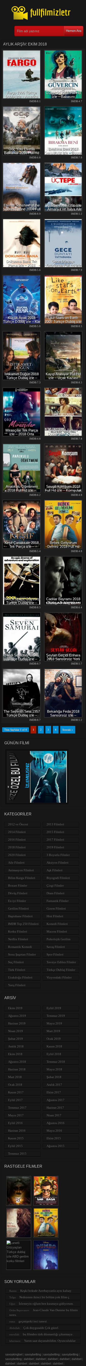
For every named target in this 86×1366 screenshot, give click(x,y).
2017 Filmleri (55, 839)
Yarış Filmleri (17, 985)
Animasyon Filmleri (21, 870)
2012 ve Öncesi (18, 824)
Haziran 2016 (17, 1130)
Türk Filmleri (16, 970)
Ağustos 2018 (17, 1062)
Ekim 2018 (15, 1054)
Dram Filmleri (55, 893)
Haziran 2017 (55, 1107)
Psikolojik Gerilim (58, 939)
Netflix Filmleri (18, 939)
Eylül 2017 (15, 1100)
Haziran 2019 (17, 1023)
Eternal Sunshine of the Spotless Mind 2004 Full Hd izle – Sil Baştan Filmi (21, 211)
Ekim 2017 (54, 1092)
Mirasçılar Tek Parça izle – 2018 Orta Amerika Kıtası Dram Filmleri (21, 436)
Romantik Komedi (20, 947)
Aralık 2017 (54, 1084)
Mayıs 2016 (54, 1130)
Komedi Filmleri (57, 924)
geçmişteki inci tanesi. (33, 1321)
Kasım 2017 (16, 1092)
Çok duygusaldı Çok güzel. (41, 1328)
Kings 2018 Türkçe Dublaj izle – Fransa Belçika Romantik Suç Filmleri (63, 436)
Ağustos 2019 (17, 1016)
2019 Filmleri (55, 847)
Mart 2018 (15, 1077)
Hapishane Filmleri (20, 916)
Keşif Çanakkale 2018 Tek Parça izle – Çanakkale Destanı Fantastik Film (22, 548)
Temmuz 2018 (56, 1062)
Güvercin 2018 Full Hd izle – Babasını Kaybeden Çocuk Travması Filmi (63, 98)
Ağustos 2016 (55, 1123)
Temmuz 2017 (17, 1107)
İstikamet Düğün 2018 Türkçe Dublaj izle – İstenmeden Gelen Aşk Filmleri (21, 379)
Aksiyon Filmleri (58, 862)
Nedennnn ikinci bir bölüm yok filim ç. (44, 1297)
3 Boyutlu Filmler (58, 855)
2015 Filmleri (55, 832)
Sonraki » (67, 729)
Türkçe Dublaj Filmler (61, 970)
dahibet (29, 1359)
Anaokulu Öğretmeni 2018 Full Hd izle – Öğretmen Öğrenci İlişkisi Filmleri (22, 492)
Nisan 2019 (15, 1031)
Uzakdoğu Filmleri (20, 977)
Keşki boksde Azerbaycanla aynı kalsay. (46, 1291)
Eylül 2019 (54, 1008)
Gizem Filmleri (56, 908)
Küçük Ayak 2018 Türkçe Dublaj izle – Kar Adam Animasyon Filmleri (21, 323)
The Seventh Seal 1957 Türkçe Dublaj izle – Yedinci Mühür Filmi (22, 715)
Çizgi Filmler (55, 885)
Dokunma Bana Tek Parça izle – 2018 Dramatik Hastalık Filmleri (21, 267)
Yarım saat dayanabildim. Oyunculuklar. (50, 1341)
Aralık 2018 (16, 1046)
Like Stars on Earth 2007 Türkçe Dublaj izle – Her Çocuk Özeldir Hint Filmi (63, 323)
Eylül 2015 (15, 1146)
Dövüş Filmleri (17, 893)
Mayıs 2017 (16, 1115)
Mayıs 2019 (54, 1023)
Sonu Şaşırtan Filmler (22, 954)
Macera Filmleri (57, 931)
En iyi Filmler (17, 901)
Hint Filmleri (55, 916)
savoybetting (33, 1354)
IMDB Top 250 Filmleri (23, 924)
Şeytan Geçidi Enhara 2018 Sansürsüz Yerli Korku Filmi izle (63, 659)
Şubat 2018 (54, 1077)
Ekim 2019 (15, 1008)
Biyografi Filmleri (58, 878)
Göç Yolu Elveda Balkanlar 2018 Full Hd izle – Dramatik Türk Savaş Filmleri (21, 154)
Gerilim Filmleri (18, 908)
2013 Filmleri (55, 824)
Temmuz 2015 (17, 1153)
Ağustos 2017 (55, 1100)
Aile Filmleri (16, 862)
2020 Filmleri (17, 855)
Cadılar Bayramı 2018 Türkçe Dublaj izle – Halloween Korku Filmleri (63, 604)
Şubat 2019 (15, 1039)
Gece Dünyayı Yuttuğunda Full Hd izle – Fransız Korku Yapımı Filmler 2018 (63, 267)
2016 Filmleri (17, 839)
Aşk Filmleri (55, 870)
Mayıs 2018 (54, 1069)
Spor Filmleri (55, 954)
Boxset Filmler (17, 885)
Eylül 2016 (15, 1123)
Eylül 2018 (54, 1054)
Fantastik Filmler (58, 901)
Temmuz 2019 (56, 1016)
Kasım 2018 (54, 1046)
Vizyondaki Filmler (59, 977)
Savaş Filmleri (56, 947)
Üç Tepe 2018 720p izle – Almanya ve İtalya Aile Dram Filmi (63, 209)
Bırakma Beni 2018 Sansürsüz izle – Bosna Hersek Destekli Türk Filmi (63, 154)
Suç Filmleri (16, 962)
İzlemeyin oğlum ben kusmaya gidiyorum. (46, 1303)
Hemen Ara (73, 31)
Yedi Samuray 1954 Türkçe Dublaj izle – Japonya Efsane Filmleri (21, 659)
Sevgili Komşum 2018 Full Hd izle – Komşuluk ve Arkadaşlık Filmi (63, 490)
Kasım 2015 (16, 1138)
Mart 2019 (53, 1031)
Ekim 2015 (54, 1138)
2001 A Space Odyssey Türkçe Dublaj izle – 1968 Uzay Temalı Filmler (21, 604)
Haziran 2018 (17, 1069)
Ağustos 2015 (55, 1146)
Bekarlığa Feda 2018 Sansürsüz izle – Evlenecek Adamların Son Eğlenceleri (63, 717)
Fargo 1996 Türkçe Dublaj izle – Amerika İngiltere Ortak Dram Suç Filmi (21, 98)
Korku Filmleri (17, 931)
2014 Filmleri (17, 832)
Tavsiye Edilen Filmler (61, 962)
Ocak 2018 (15, 1084)
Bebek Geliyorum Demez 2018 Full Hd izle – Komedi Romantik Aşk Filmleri (63, 548)
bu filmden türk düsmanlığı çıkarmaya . (48, 1334)
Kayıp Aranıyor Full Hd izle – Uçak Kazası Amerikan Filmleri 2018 (63, 378)
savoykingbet (13, 1354)
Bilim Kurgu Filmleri (21, 878)
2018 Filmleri (17, 847)
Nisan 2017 (54, 1115)
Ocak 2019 (54, 1039)
